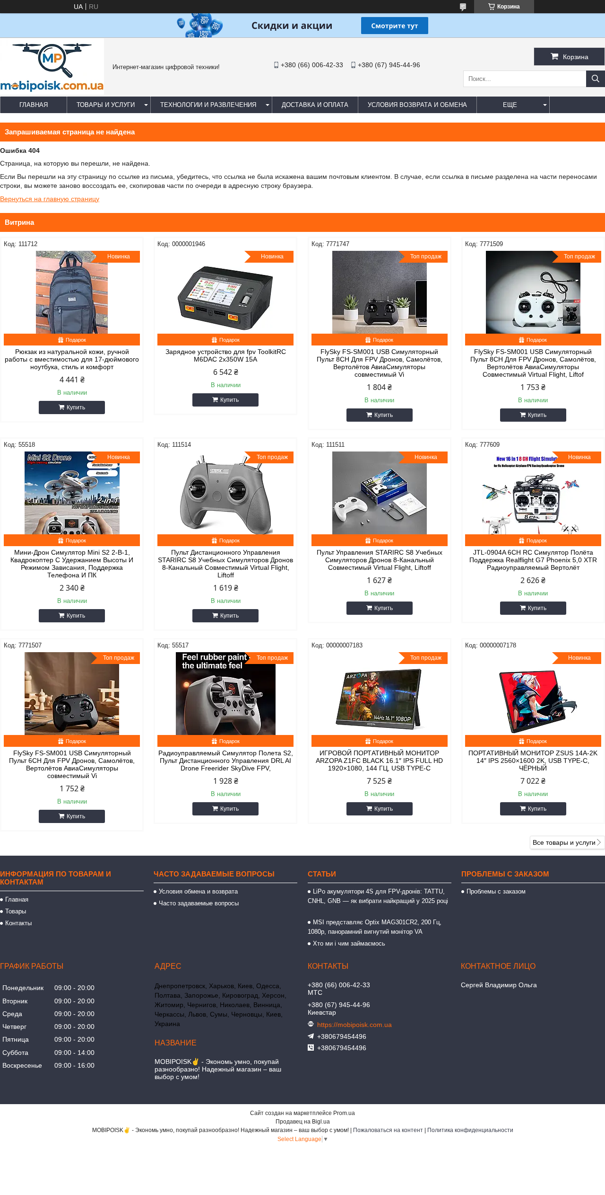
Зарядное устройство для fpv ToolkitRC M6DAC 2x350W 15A (225, 355)
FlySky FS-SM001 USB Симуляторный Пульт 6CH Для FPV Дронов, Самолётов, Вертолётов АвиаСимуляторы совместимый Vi (72, 764)
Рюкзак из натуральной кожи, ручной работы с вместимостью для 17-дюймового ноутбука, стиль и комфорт (72, 359)
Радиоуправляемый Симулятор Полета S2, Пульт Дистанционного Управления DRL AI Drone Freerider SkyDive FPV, (225, 760)
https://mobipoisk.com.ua (354, 1024)
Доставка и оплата (315, 104)
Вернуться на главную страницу (49, 199)
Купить (76, 407)
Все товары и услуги (564, 842)
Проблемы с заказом (496, 891)
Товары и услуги (106, 104)
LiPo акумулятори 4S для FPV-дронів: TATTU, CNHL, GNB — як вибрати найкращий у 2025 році (378, 901)
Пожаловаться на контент (388, 1130)
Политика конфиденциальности (470, 1130)
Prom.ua (344, 1113)
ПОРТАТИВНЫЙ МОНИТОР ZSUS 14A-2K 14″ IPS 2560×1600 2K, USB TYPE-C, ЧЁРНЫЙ (532, 760)
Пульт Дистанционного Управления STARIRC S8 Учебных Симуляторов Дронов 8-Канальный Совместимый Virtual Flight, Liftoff (225, 564)
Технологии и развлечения (208, 104)
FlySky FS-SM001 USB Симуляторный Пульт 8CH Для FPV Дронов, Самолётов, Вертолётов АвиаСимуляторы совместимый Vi (379, 363)
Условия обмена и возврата (198, 891)
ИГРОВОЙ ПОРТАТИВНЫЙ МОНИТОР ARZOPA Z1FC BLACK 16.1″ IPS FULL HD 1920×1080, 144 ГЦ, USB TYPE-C (379, 760)
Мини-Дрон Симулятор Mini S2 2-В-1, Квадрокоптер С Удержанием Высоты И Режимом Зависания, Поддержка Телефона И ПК (71, 564)
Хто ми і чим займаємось (349, 943)
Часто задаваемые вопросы (199, 903)
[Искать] (595, 79)
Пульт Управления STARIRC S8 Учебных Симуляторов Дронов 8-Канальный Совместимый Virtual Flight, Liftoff (379, 560)
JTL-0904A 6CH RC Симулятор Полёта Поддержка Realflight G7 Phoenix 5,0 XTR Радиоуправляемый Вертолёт (533, 560)
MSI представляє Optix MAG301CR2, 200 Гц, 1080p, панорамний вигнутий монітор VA (374, 927)
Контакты (18, 923)
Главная (33, 104)
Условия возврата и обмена (417, 104)
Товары (15, 911)
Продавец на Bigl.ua (303, 1121)
